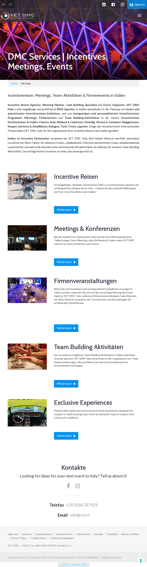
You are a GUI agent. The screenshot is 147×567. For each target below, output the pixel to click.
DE (10, 4)
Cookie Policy (38, 538)
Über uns (13, 534)
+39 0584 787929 (82, 505)
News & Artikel (130, 534)
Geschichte (83, 534)
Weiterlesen (64, 209)
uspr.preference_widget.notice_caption (73, 565)
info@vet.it (80, 515)
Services (27, 534)
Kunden (98, 534)
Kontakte (112, 534)
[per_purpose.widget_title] (140, 560)
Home (13, 83)
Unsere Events (64, 534)
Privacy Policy (19, 538)
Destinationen (44, 534)
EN (3, 4)
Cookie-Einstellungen (62, 538)
